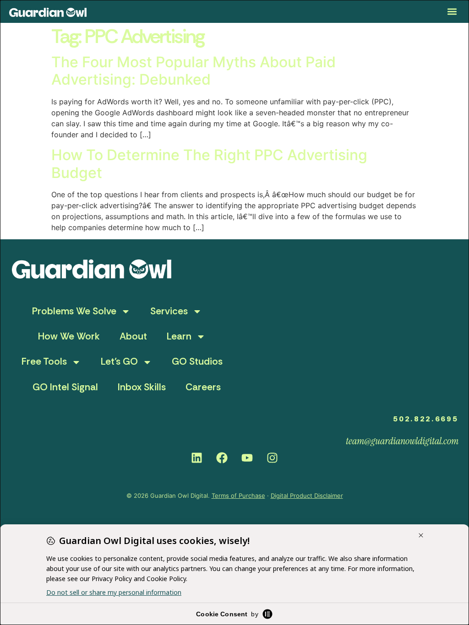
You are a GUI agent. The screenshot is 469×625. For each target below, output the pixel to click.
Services (169, 311)
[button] (452, 11)
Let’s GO (119, 361)
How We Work (69, 336)
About (133, 336)
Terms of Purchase (238, 495)
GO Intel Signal (65, 387)
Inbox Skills (142, 387)
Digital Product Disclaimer (307, 495)
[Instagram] (272, 457)
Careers (203, 387)
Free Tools (44, 361)
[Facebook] (222, 457)
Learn (179, 336)
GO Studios (197, 361)
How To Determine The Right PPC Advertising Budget (209, 163)
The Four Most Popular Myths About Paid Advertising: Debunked (193, 70)
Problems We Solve (74, 311)
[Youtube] (247, 457)
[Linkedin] (196, 457)
